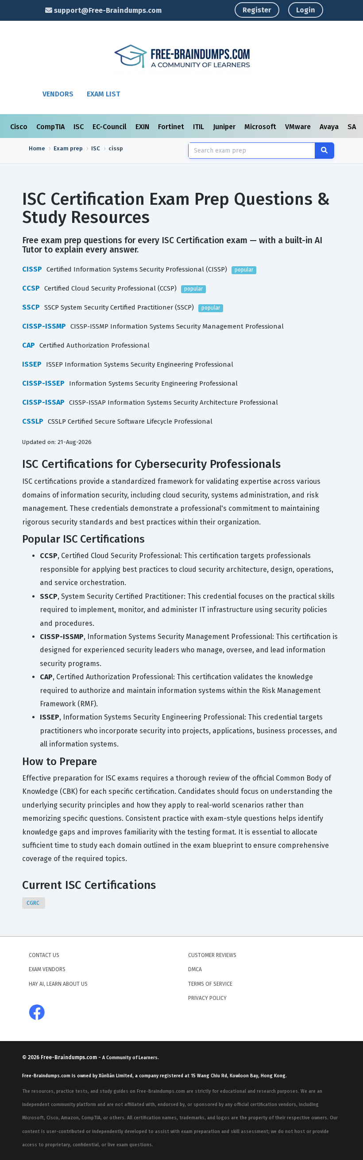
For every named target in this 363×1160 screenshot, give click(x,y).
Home (37, 148)
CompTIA (51, 127)
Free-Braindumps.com (69, 1057)
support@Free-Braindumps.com (107, 10)
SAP (355, 127)
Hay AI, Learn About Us (58, 984)
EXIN (143, 127)
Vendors (57, 94)
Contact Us (44, 955)
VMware (299, 127)
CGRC (34, 903)
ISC (79, 127)
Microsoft (261, 127)
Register (257, 10)
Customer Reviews (212, 955)
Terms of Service (210, 984)
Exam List (103, 94)
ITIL (199, 127)
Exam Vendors (47, 969)
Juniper (225, 127)
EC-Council (110, 127)
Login (305, 10)
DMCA (195, 969)
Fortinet (172, 127)
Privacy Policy (207, 998)
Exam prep (68, 148)
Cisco (19, 127)
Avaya (330, 127)
